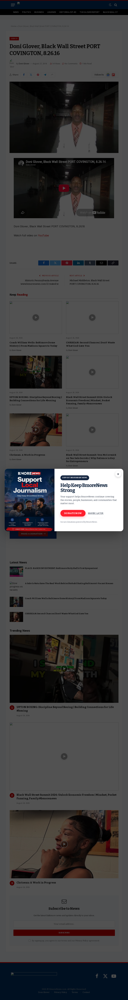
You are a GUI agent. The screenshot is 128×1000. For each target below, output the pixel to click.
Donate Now (73, 513)
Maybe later (95, 513)
